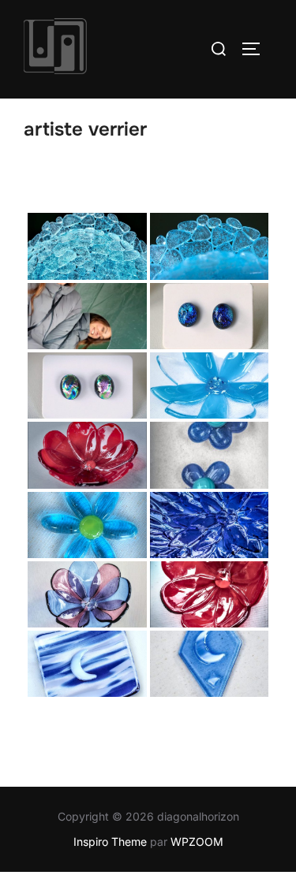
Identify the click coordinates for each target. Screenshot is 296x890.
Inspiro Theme (110, 841)
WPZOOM (196, 841)
